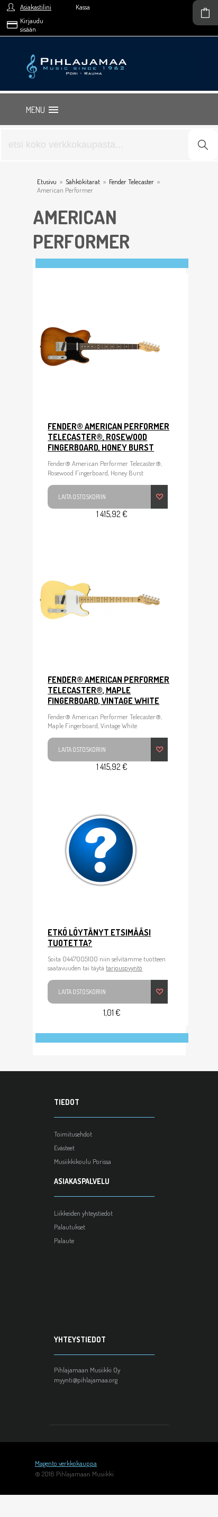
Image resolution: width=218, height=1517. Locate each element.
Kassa (83, 7)
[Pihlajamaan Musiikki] (109, 56)
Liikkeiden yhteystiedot (83, 1213)
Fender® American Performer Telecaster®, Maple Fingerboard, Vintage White (108, 690)
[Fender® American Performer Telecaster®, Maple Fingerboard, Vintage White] (100, 600)
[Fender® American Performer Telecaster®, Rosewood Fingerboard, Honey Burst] (100, 347)
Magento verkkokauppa (66, 1463)
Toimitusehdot (73, 1134)
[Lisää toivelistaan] (159, 497)
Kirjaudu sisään (31, 24)
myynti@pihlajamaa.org (85, 1380)
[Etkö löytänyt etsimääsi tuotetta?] (100, 853)
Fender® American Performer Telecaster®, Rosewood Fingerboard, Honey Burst (108, 437)
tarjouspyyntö (124, 967)
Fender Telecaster (131, 181)
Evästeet (64, 1147)
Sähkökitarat (83, 181)
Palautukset (69, 1227)
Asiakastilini (35, 7)
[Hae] (202, 144)
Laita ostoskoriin (82, 497)
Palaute (64, 1240)
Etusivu (47, 181)
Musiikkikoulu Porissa (82, 1161)
